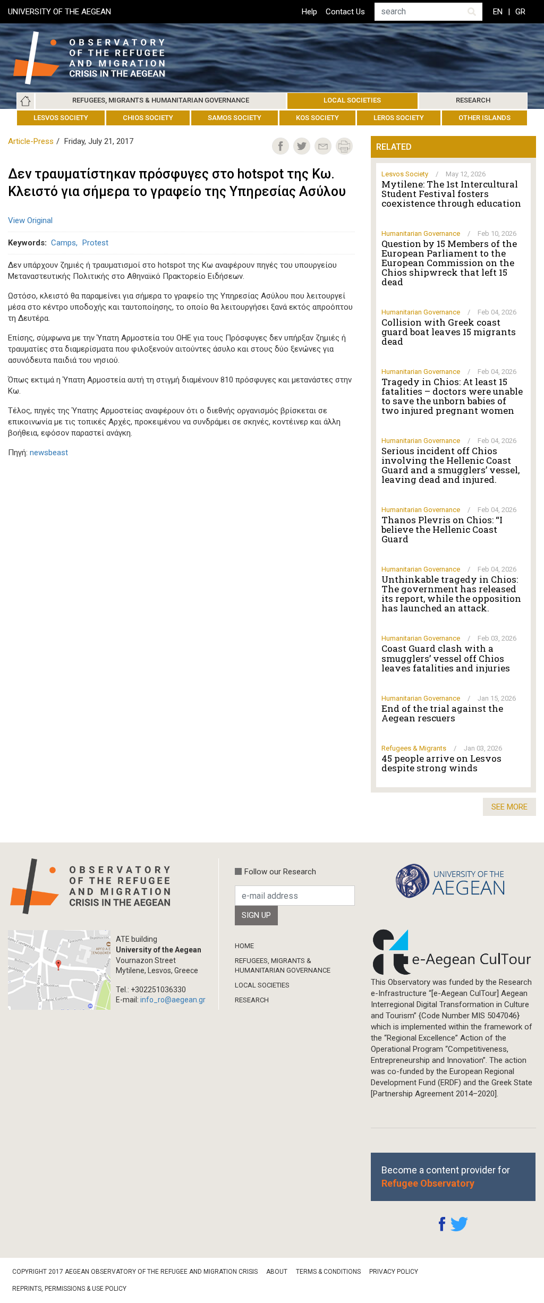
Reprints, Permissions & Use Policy (69, 1288)
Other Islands (484, 118)
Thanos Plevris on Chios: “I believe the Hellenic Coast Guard (442, 529)
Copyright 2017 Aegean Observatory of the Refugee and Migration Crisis (135, 1271)
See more (509, 807)
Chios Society (148, 118)
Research (473, 100)
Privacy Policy (393, 1271)
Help (309, 11)
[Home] (97, 57)
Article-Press (31, 141)
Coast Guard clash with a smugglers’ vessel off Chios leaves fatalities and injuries (445, 658)
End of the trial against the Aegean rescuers (442, 713)
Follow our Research (280, 871)
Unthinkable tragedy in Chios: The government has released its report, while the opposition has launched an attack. (451, 594)
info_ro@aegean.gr (173, 999)
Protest (95, 243)
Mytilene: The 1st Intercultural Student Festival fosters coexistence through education (451, 194)
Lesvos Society (60, 118)
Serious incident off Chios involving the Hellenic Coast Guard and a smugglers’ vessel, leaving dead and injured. (450, 465)
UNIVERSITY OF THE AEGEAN (59, 11)
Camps (63, 243)
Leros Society (398, 118)
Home (25, 101)
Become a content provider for (445, 1176)
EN (498, 11)
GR (520, 11)
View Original (30, 220)
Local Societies (352, 100)
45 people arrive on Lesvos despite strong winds (441, 763)
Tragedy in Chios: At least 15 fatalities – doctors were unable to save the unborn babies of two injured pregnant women (452, 396)
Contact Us (345, 11)
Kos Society (317, 118)
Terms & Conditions (328, 1271)
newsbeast (49, 452)
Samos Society (234, 118)
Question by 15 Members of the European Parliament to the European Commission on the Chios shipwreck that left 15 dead (449, 263)
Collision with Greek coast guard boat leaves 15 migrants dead (448, 332)
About (276, 1271)
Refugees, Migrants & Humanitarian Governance (160, 100)
